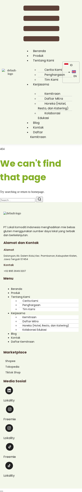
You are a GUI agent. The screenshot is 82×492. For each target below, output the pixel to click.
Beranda (16, 289)
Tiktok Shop (13, 372)
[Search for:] (18, 200)
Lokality (9, 400)
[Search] (39, 199)
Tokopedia (12, 367)
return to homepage (32, 191)
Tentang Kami (43, 60)
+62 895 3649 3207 (15, 271)
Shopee (10, 361)
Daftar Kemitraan (38, 134)
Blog (14, 334)
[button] (41, 24)
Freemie (9, 419)
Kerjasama (41, 84)
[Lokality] (9, 390)
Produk (15, 293)
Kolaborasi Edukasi (49, 115)
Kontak (15, 338)
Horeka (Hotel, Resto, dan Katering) (53, 105)
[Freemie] (10, 409)
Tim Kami (29, 309)
